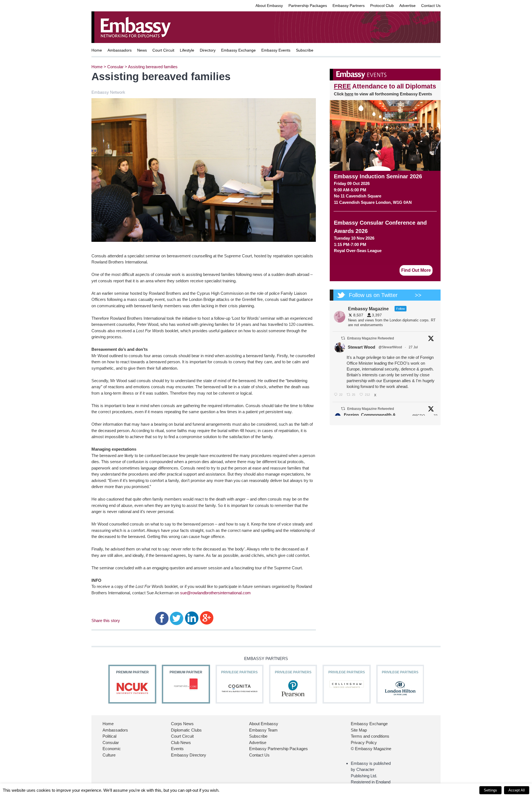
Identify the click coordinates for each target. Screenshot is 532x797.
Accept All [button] (516, 790)
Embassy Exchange (238, 50)
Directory (208, 50)
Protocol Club (382, 5)
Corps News (182, 723)
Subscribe (304, 50)
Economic (112, 748)
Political (109, 736)
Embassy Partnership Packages (278, 748)
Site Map (359, 730)
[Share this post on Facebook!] (162, 617)
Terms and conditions (370, 736)
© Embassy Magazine (371, 748)
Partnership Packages (307, 5)
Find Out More (416, 270)
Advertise (407, 5)
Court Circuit (163, 50)
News (142, 50)
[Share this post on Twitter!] (176, 617)
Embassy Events (275, 50)
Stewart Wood (361, 347)
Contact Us (431, 5)
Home (96, 50)
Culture (109, 755)
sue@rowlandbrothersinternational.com (215, 592)
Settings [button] (490, 790)
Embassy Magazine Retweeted (370, 338)
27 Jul (414, 347)
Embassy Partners (348, 5)
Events (177, 748)
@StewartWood (390, 347)
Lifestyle (187, 50)
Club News (181, 742)
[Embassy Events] (385, 74)
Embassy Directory (188, 755)
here (349, 94)
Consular (115, 66)
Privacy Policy (364, 742)
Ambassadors (120, 50)
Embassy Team (263, 730)
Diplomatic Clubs (186, 730)
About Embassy (269, 5)
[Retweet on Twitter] (343, 338)
